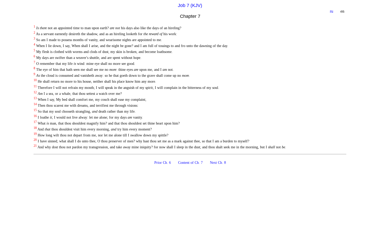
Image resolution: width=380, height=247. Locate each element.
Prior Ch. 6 (163, 162)
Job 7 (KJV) (190, 5)
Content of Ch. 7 (191, 162)
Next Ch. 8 (218, 162)
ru (332, 11)
